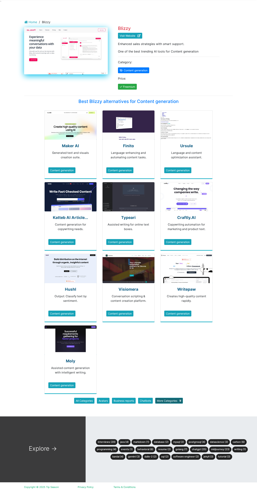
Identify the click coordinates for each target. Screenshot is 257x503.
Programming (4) (106, 449)
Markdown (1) (141, 442)
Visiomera (128, 289)
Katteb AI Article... (70, 217)
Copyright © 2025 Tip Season (41, 487)
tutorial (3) (224, 456)
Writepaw (186, 289)
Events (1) (127, 449)
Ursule (186, 145)
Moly (70, 361)
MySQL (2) (178, 442)
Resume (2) (164, 449)
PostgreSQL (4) (197, 442)
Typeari (128, 217)
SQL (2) (165, 456)
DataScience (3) (219, 442)
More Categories (167, 400)
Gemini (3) (134, 456)
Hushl (70, 289)
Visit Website (129, 35)
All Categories (84, 400)
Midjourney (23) (220, 449)
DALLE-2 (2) (150, 456)
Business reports (124, 400)
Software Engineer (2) (186, 456)
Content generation (62, 170)
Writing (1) (240, 449)
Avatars (103, 400)
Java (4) (124, 442)
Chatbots (145, 400)
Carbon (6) (239, 442)
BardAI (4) (117, 456)
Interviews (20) (107, 442)
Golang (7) (181, 449)
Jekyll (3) (208, 456)
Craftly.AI (186, 217)
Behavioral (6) (145, 449)
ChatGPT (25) (199, 449)
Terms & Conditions (124, 487)
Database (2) (161, 442)
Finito (128, 145)
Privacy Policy (86, 487)
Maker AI (70, 145)
